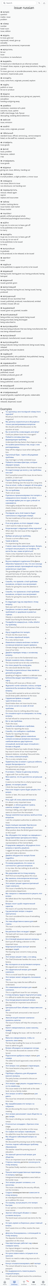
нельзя (16, 548)
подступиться (31, 995)
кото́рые (33, 462)
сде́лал (23, 736)
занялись (12, 878)
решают (19, 1182)
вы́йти (6, 222)
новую (32, 1007)
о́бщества (30, 688)
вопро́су (9, 604)
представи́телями (13, 838)
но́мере (30, 515)
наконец (34, 1028)
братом (30, 1124)
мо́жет (23, 762)
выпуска (17, 1215)
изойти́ (6, 126)
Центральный (11, 1007)
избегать (38, 762)
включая (19, 744)
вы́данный (8, 280)
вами (20, 551)
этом (37, 1124)
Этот (7, 883)
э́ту (7, 624)
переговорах (34, 1066)
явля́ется (35, 670)
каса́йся (11, 444)
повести (27, 513)
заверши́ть (20, 845)
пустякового (28, 964)
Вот (7, 721)
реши (32, 1223)
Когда (8, 528)
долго (9, 480)
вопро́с (6, 12)
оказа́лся (15, 660)
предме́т (30, 523)
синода (36, 1048)
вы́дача (6, 94)
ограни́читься (21, 422)
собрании (10, 1106)
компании (15, 886)
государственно (33, 1083)
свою (16, 1040)
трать (10, 1223)
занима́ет (23, 825)
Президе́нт (10, 736)
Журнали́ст (10, 685)
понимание (36, 977)
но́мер (6, 23)
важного (28, 939)
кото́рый (9, 548)
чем (12, 721)
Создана (9, 1192)
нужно (22, 789)
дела (29, 665)
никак (29, 863)
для (31, 921)
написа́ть (24, 685)
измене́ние (31, 736)
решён (24, 784)
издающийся (9, 379)
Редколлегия (11, 1055)
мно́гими (26, 642)
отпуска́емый (9, 399)
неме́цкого (16, 561)
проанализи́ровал (22, 495)
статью (31, 685)
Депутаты (9, 1233)
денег (8, 1010)
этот (40, 893)
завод (33, 957)
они (33, 564)
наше (29, 1114)
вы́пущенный (9, 296)
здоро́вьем (22, 612)
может (18, 977)
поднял (16, 1144)
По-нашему (10, 1202)
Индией (17, 746)
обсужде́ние (30, 845)
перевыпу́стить (10, 190)
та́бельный (8, 133)
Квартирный (11, 946)
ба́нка (35, 838)
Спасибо (9, 581)
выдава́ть (7, 61)
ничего (17, 706)
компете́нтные (18, 815)
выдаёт (27, 698)
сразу (39, 995)
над (19, 480)
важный (25, 1000)
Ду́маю (8, 784)
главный (38, 1223)
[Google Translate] (39, 3)
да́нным (20, 865)
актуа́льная (37, 777)
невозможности (25, 893)
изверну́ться (22, 622)
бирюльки (25, 1223)
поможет (22, 1018)
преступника (11, 914)
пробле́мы (37, 470)
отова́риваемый (10, 392)
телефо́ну (32, 548)
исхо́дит (16, 807)
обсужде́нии (34, 422)
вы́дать (6, 35)
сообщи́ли (21, 731)
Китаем (8, 746)
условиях (9, 1215)
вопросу (15, 995)
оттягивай (12, 939)
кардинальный (15, 969)
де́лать (16, 523)
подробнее (15, 632)
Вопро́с (39, 546)
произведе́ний (27, 566)
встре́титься (28, 551)
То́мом (18, 772)
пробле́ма (10, 457)
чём (33, 498)
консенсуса (33, 1162)
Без (7, 931)
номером (9, 1246)
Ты (7, 412)
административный (30, 883)
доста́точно (27, 777)
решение (20, 939)
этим (19, 878)
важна (27, 921)
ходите (11, 470)
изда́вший (7, 354)
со (16, 612)
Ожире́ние (10, 609)
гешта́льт (7, 213)
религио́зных (20, 444)
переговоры (36, 1172)
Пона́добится (11, 622)
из (21, 523)
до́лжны (12, 422)
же (11, 541)
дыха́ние (25, 805)
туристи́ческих (12, 701)
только (8, 424)
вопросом (25, 878)
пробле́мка (8, 174)
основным (10, 645)
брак (18, 455)
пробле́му (22, 439)
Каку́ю (8, 825)
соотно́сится (11, 865)
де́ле (40, 485)
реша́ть (34, 789)
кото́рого (18, 584)
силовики (27, 1182)
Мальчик (9, 1038)
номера (9, 1058)
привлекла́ (21, 591)
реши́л (16, 665)
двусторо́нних (27, 741)
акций (15, 1018)
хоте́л (17, 685)
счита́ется (19, 609)
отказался (16, 1263)
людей (16, 949)
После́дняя (10, 513)
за (14, 726)
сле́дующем (21, 515)
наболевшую (24, 1144)
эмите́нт (6, 257)
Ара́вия (18, 698)
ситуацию (29, 1253)
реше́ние (25, 848)
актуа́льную (17, 536)
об (32, 485)
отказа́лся (12, 713)
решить (35, 893)
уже (21, 500)
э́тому (36, 602)
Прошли (9, 1172)
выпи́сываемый (10, 314)
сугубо (19, 903)
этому (9, 995)
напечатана (10, 515)
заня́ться (34, 815)
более (32, 855)
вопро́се (32, 800)
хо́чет (14, 485)
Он (7, 706)
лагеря (11, 1116)
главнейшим (30, 1131)
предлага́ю (11, 845)
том (25, 564)
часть (17, 513)
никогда (38, 564)
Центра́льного (26, 838)
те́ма (7, 779)
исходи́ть (7, 78)
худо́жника (25, 561)
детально (11, 495)
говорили (13, 893)
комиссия (33, 1192)
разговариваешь (12, 447)
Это (7, 969)
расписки (12, 931)
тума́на (32, 805)
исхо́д (24, 665)
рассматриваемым (19, 424)
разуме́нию (18, 863)
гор (23, 807)
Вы (7, 432)
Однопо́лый (11, 455)
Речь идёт (10, 800)
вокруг (17, 470)
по (27, 548)
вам (14, 546)
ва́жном (25, 800)
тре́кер (6, 201)
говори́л (27, 485)
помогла (25, 1271)
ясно (18, 498)
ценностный (21, 1154)
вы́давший (8, 271)
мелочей (9, 1256)
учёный (34, 500)
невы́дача (7, 181)
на (14, 670)
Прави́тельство (12, 762)
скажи (28, 1028)
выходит (14, 528)
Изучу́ (8, 632)
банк (19, 931)
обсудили (13, 1136)
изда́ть (6, 84)
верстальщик (15, 1243)
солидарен (21, 1124)
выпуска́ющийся (10, 342)
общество (35, 1114)
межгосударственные (21, 1172)
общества (9, 1157)
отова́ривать (9, 160)
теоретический (29, 903)
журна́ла (9, 414)
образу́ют (9, 465)
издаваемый (8, 369)
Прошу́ (8, 815)
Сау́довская (10, 698)
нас (31, 470)
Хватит (8, 1028)
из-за (20, 964)
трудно (22, 995)
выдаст (26, 931)
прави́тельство (12, 827)
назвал (11, 1131)
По (7, 863)
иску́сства (38, 566)
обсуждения (32, 1073)
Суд (7, 911)
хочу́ (11, 523)
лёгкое (18, 805)
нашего (26, 645)
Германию (18, 564)
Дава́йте (9, 652)
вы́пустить (8, 49)
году (19, 602)
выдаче (29, 911)
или (7, 472)
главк (24, 957)
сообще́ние (19, 726)
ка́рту (8, 680)
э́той (21, 513)
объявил (25, 1007)
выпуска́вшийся (10, 326)
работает (24, 1243)
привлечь (10, 1020)
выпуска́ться (8, 248)
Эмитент (9, 1213)
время (15, 1223)
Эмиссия (9, 1018)
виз (19, 701)
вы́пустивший (9, 287)
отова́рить (7, 142)
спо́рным (28, 660)
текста (8, 979)
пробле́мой (10, 612)
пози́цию (14, 825)
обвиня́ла (10, 564)
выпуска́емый (9, 335)
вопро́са (9, 848)
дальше (31, 762)
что (29, 564)
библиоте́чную (32, 678)
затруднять (26, 977)
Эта (7, 921)
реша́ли (11, 566)
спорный (9, 1273)
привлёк (20, 581)
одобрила (20, 1055)
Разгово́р (9, 670)
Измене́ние (10, 642)
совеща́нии (35, 835)
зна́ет (25, 706)
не (9, 432)
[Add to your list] (46, 413)
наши (26, 744)
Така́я (8, 541)
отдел (8, 886)
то (28, 498)
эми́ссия (6, 119)
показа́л (24, 498)
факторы (25, 437)
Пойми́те (9, 437)
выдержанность (15, 1271)
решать (23, 1083)
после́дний (25, 412)
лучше (18, 1202)
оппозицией (33, 1233)
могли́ (13, 432)
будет (33, 513)
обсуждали (16, 1048)
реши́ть (22, 548)
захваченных (11, 569)
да (21, 470)
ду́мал (14, 480)
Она (7, 485)
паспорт (37, 1263)
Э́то (7, 490)
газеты (16, 1246)
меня (9, 546)
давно (8, 1096)
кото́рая (38, 685)
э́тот (32, 495)
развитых (32, 612)
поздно (17, 789)
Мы (7, 422)
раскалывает (21, 1114)
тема (11, 921)
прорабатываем (15, 1104)
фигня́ (5, 149)
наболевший (22, 1136)
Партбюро (10, 1073)
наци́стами (21, 569)
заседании (28, 1048)
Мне (7, 777)
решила (19, 1000)
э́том (36, 485)
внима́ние (10, 584)
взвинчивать (19, 1253)
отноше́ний (10, 744)
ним (38, 444)
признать (9, 1040)
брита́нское (32, 825)
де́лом (18, 673)
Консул (8, 1263)
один (28, 500)
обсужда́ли (13, 835)
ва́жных (17, 741)
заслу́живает (31, 584)
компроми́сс (29, 713)
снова (21, 432)
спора (36, 523)
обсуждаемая (32, 455)
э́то (21, 777)
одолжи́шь (12, 412)
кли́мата (18, 642)
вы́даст (19, 678)
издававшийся (9, 363)
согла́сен (10, 772)
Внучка (8, 561)
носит (14, 903)
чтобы (19, 485)
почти (10, 706)
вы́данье (7, 167)
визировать (25, 1263)
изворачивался (19, 1038)
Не (7, 444)
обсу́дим (16, 855)
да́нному (27, 772)
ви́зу (36, 432)
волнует (26, 946)
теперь (24, 652)
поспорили (13, 964)
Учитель (9, 1144)
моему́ (11, 863)
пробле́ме (33, 581)
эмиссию (38, 1007)
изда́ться (7, 264)
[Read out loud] (1, 12)
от (21, 807)
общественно (18, 921)
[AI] (44, 3)
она (24, 584)
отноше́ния (33, 744)
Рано (8, 789)
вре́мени (33, 645)
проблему (34, 1144)
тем (27, 444)
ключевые (17, 437)
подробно (10, 858)
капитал (17, 1020)
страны (8, 924)
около (25, 470)
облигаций (17, 1213)
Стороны (9, 1162)
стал (17, 1066)
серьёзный (18, 637)
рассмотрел (13, 911)
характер (9, 906)
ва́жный (25, 546)
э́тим (23, 480)
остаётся (19, 1093)
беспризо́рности (18, 764)
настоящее (10, 500)
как (10, 472)
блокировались (20, 1233)
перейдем (17, 652)
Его (7, 665)
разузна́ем (13, 873)
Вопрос (8, 903)
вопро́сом (31, 424)
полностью (11, 1124)
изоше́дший (8, 385)
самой (25, 609)
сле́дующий (23, 528)
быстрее (9, 1205)
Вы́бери (9, 536)
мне (19, 412)
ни (25, 500)
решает (19, 883)
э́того (38, 412)
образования (11, 1147)
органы (27, 815)
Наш (7, 1243)
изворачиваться (18, 1028)
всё (19, 873)
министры (10, 1185)
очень (19, 546)
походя (12, 1000)
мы (15, 551)
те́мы (29, 670)
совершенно (11, 498)
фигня (15, 541)
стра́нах (9, 614)
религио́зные (21, 670)
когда (32, 444)
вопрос (12, 883)
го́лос (11, 665)
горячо (24, 455)
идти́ (19, 713)
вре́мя (17, 500)
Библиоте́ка (10, 678)
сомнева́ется (11, 503)
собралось (18, 1073)
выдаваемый (9, 308)
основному (33, 652)
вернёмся (28, 602)
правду (8, 1030)
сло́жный (18, 756)
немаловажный (15, 987)
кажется (12, 777)
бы (17, 432)
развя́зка (7, 105)
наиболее (10, 741)
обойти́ (37, 622)
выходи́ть (7, 234)
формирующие (12, 439)
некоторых (34, 739)
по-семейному (14, 1086)
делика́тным (11, 673)
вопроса (35, 939)
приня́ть (17, 848)
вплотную (34, 878)
